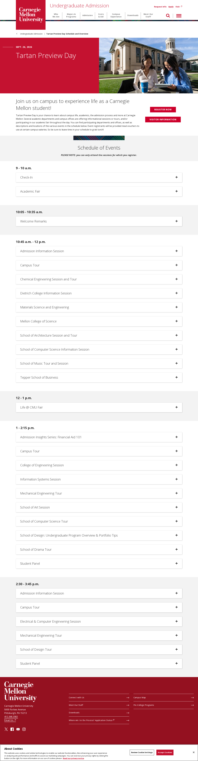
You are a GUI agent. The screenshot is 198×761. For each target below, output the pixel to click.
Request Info (160, 6)
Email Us (10, 720)
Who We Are (56, 15)
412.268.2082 (11, 716)
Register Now (163, 109)
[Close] (194, 752)
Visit (179, 6)
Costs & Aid (101, 15)
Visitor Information (165, 119)
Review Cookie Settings (142, 752)
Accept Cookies (165, 752)
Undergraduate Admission (79, 5)
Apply (171, 6)
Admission (87, 15)
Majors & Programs (71, 15)
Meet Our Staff (148, 15)
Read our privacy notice (73, 758)
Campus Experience (116, 15)
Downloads (132, 15)
